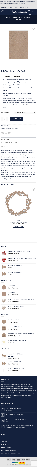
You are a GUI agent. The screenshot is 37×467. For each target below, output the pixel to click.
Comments (9, 410)
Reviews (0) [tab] (4, 146)
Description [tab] (5, 139)
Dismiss (22, 3)
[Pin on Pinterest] (9, 132)
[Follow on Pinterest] (9, 397)
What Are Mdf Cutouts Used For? (16, 420)
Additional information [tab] (9, 142)
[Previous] (3, 63)
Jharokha (27, 17)
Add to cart (16, 119)
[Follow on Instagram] (6, 397)
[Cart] (30, 14)
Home (8, 17)
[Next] (7, 63)
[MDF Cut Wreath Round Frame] (18, 203)
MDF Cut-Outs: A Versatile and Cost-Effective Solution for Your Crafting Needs (19, 426)
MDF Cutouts (17, 17)
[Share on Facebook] (6, 132)
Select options (18, 226)
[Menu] (2, 11)
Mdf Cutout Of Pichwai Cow (14, 414)
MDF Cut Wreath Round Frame (18, 222)
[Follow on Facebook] (2, 397)
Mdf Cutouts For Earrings (13, 408)
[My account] (32, 11)
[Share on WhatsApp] (2, 132)
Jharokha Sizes (5, 112)
